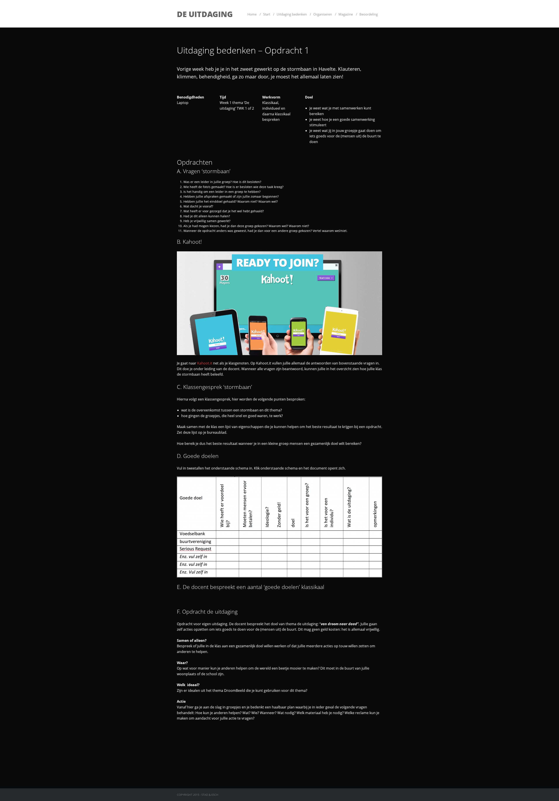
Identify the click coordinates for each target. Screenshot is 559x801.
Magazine (345, 14)
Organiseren (322, 14)
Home (252, 14)
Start (266, 14)
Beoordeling (368, 14)
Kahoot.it (204, 363)
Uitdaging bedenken (292, 14)
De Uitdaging (205, 14)
